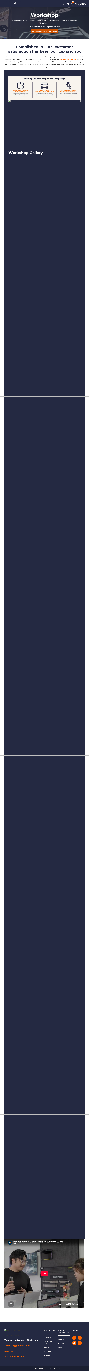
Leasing (46, 1347)
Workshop (47, 1351)
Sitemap (46, 1355)
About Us (61, 1339)
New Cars (47, 1337)
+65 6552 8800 (9, 1351)
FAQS (60, 1347)
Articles (61, 1343)
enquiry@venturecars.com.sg (14, 1356)
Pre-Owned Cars (47, 1342)
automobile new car (67, 59)
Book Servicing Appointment (44, 31)
